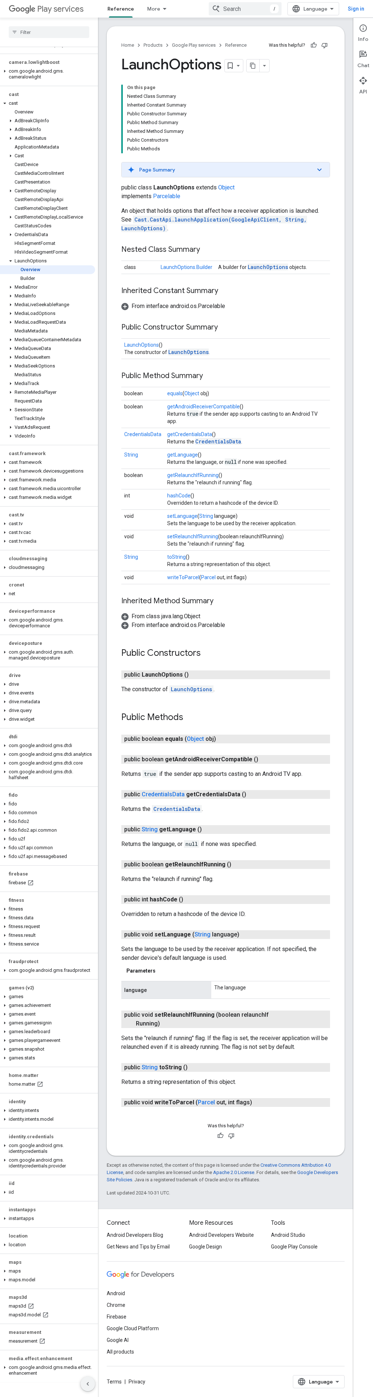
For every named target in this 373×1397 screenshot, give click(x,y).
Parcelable (166, 196)
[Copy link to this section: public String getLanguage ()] (209, 829)
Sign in (356, 9)
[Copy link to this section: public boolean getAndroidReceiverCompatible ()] (265, 759)
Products (153, 45)
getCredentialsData (189, 434)
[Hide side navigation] (88, 1384)
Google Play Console (294, 1247)
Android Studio (288, 1235)
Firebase (116, 1317)
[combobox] (245, 8)
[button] (47, 74)
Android (116, 1293)
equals (174, 393)
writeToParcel (183, 577)
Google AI (118, 1340)
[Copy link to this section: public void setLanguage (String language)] (246, 934)
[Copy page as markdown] (253, 65)
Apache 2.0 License (233, 1172)
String (131, 455)
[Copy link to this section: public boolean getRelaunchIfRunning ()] (238, 864)
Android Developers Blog (135, 1235)
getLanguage (182, 455)
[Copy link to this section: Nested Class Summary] (207, 250)
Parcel (208, 577)
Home (127, 45)
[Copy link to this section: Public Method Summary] (210, 376)
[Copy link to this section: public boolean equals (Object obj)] (223, 739)
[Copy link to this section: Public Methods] (190, 717)
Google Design (205, 1247)
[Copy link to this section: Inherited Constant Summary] (225, 291)
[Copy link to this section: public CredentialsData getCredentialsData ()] (253, 794)
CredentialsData (142, 434)
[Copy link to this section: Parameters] (163, 970)
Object (226, 187)
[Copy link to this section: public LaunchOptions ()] (196, 674)
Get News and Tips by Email (138, 1247)
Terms (114, 1382)
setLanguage (182, 516)
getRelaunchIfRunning (193, 475)
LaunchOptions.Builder (186, 267)
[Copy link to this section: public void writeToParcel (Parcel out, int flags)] (259, 1102)
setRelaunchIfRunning (192, 536)
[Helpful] (313, 45)
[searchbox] (49, 32)
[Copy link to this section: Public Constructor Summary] (225, 327)
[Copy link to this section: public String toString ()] (195, 1067)
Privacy (137, 1382)
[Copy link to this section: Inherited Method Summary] (220, 601)
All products (120, 1352)
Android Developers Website (221, 1235)
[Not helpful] (324, 45)
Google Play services (194, 45)
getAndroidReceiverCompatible (203, 406)
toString (176, 557)
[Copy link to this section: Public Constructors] (208, 653)
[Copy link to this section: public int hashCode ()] (190, 899)
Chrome (116, 1305)
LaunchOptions (268, 266)
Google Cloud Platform (133, 1328)
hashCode (179, 496)
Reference (120, 8)
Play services (60, 9)
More (153, 8)
